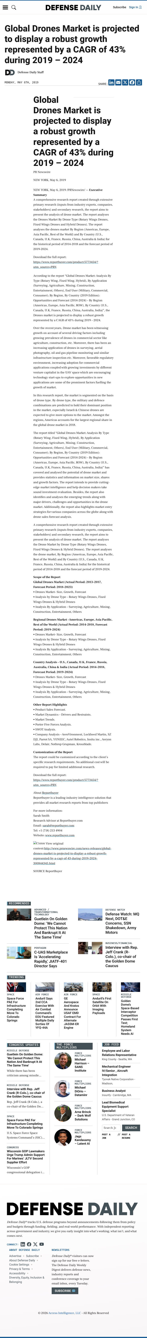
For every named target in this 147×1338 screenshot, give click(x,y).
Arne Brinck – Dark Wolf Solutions (83, 1115)
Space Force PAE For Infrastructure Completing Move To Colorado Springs (16, 1009)
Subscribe (119, 7)
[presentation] (63, 1061)
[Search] (13, 7)
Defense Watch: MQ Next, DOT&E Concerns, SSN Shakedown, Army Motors (122, 923)
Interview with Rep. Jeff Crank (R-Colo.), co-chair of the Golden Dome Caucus (121, 956)
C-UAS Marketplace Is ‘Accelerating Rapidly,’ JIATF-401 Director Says (51, 959)
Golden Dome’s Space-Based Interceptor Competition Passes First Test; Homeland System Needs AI (130, 1017)
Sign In (134, 7)
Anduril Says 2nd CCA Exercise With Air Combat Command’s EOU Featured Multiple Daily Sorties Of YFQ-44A (44, 1013)
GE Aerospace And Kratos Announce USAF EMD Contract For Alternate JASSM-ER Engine (72, 1013)
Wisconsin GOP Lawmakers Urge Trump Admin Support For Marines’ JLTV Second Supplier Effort (26, 1156)
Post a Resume (126, 1136)
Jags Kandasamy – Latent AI (83, 1140)
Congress (13, 1147)
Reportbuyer (50, 793)
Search (131, 1128)
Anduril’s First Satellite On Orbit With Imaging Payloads (101, 1006)
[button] (5, 7)
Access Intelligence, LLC (64, 1313)
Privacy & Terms (19, 1269)
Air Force (42, 994)
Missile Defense (126, 995)
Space (10, 994)
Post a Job (106, 1136)
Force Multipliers (83, 1054)
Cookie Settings (19, 1264)
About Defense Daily (22, 1260)
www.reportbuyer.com (59, 835)
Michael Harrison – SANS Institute (82, 1065)
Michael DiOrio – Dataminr (81, 1091)
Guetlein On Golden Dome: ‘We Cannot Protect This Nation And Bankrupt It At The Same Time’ (50, 928)
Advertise (15, 1256)
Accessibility (17, 1273)
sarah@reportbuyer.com (58, 826)
